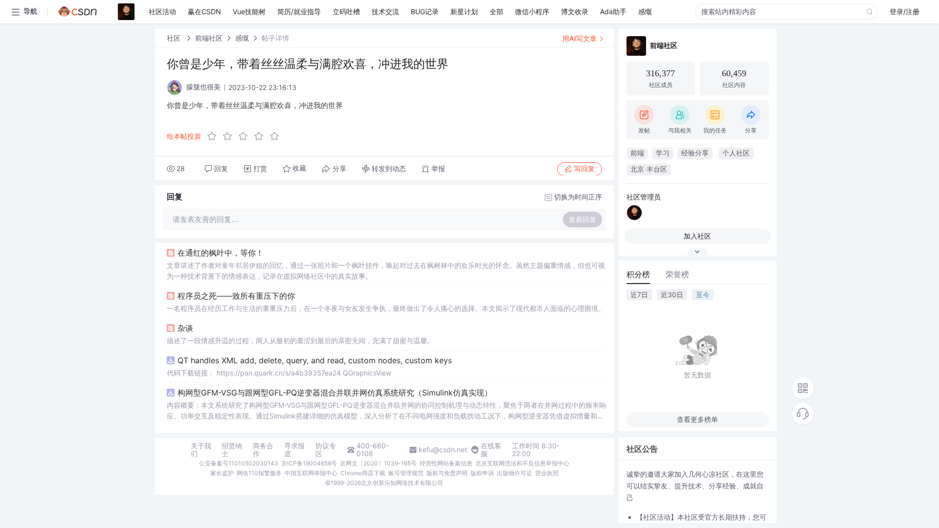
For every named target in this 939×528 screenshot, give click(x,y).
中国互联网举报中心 (311, 473)
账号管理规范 (406, 473)
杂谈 (185, 328)
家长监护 (222, 473)
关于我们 (201, 450)
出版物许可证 (514, 473)
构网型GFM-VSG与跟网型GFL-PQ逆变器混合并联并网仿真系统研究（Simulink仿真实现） (335, 392)
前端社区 (209, 38)
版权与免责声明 (447, 473)
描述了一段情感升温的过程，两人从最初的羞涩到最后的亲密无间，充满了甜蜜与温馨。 (300, 340)
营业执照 (547, 473)
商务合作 (263, 450)
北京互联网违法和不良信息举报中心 (522, 463)
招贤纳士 (232, 450)
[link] (174, 38)
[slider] (246, 136)
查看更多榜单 (697, 419)
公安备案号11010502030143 (238, 463)
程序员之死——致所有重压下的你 (236, 296)
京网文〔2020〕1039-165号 (378, 463)
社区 (174, 38)
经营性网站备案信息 (446, 463)
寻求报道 (294, 450)
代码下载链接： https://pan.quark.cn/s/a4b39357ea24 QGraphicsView (279, 373)
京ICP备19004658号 (309, 463)
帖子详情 (275, 38)
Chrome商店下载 (362, 473)
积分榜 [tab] (638, 274)
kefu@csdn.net (443, 450)
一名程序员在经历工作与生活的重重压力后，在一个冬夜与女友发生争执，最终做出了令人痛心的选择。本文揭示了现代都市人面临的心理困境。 (386, 308)
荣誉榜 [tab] (677, 274)
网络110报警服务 (259, 473)
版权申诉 (482, 473)
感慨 (242, 38)
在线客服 (491, 450)
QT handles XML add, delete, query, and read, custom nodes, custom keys (315, 360)
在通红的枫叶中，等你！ (221, 253)
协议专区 (325, 450)
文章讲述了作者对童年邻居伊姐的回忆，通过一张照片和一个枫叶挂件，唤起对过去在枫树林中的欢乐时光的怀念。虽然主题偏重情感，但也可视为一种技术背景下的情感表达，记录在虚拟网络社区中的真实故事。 (386, 270)
